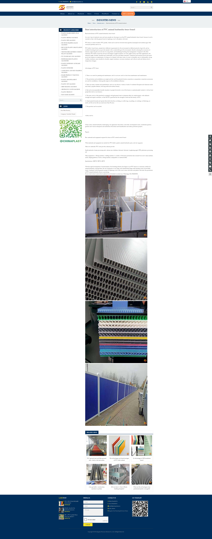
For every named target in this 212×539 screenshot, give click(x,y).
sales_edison (112, 508)
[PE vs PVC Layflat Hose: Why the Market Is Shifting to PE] (61, 519)
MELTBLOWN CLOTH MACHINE (70, 89)
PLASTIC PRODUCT (66, 92)
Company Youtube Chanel (68, 114)
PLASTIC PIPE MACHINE (68, 40)
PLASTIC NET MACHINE (68, 84)
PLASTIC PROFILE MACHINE (69, 37)
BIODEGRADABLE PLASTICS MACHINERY (69, 60)
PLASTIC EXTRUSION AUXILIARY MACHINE (70, 64)
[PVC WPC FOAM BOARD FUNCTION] (61, 505)
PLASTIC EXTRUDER (67, 68)
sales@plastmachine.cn (77, 1)
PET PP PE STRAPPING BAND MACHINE (69, 43)
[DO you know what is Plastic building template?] (119, 474)
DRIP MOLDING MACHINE (69, 86)
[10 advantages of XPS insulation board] (142, 445)
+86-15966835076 (64, 1)
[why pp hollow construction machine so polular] (96, 474)
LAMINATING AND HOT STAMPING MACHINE (71, 71)
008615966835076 (113, 501)
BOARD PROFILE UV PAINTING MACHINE (70, 76)
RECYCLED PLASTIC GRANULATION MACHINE (71, 48)
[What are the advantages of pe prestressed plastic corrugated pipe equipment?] (142, 474)
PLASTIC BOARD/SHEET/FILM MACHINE (70, 34)
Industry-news (106, 20)
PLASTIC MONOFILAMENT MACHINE (69, 80)
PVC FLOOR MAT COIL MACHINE (70, 56)
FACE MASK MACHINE (67, 94)
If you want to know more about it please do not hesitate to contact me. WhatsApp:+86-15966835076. (111, 174)
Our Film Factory (65, 110)
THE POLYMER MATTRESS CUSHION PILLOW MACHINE (71, 52)
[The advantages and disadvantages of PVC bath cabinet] (119, 445)
